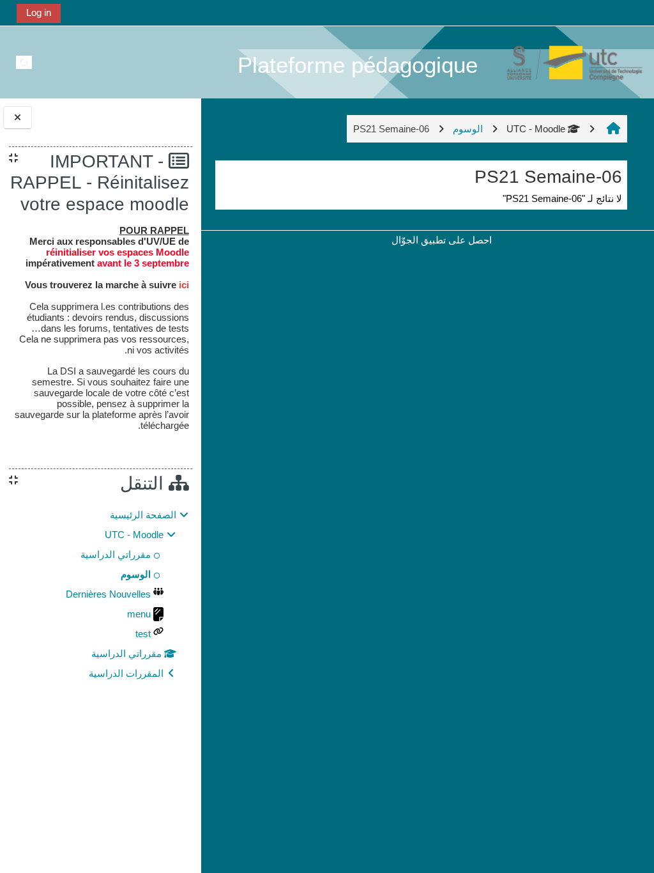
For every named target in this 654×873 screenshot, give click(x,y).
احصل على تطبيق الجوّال (442, 240)
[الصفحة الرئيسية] (568, 61)
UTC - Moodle (535, 128)
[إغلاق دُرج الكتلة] (17, 118)
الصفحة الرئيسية (143, 514)
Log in (38, 12)
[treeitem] (100, 594)
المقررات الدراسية (126, 673)
